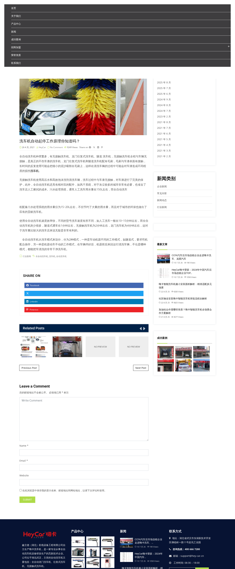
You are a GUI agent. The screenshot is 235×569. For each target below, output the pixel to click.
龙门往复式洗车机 (83, 156)
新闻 (13, 31)
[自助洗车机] (107, 563)
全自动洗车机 (27, 156)
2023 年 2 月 (164, 116)
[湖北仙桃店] (183, 352)
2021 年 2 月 (164, 156)
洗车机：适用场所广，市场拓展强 (67, 346)
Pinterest (33, 309)
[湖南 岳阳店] (201, 352)
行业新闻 (27, 256)
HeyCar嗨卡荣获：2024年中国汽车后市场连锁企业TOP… (192, 271)
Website (24, 475)
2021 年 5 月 (164, 139)
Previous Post (29, 367)
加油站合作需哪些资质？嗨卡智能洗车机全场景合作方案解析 (185, 311)
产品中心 (16, 23)
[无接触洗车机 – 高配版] (107, 552)
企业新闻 (162, 186)
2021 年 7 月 (164, 127)
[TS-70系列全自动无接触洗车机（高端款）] (93, 541)
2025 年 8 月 (164, 82)
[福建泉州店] (201, 365)
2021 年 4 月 (164, 145)
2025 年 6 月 (164, 93)
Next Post (140, 367)
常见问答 (162, 193)
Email (22, 460)
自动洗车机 (61, 256)
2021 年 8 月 (164, 122)
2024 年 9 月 (164, 99)
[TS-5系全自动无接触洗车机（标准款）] (107, 541)
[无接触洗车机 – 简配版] (93, 563)
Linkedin (33, 301)
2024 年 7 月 (164, 110)
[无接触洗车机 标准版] (78, 563)
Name (22, 445)
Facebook (34, 285)
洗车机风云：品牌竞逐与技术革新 (34, 346)
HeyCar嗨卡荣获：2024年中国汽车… (149, 555)
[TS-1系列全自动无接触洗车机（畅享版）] (78, 541)
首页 (13, 8)
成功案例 (16, 39)
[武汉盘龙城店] (165, 352)
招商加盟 (16, 47)
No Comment (56, 147)
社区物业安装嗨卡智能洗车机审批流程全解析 (183, 298)
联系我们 (16, 63)
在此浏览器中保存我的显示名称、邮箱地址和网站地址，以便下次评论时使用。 (64, 490)
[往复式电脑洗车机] (78, 552)
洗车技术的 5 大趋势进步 (101, 346)
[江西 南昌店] (165, 365)
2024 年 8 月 (164, 105)
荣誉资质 (16, 55)
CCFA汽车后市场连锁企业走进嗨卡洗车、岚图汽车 (191, 257)
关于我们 (16, 16)
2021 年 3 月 (164, 150)
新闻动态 (162, 200)
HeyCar (42, 147)
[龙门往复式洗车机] (93, 552)
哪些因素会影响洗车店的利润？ (133, 346)
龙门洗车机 (117, 225)
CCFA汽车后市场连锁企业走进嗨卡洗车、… (148, 541)
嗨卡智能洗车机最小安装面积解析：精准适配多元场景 (185, 286)
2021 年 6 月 (164, 133)
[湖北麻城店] (183, 365)
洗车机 (52, 256)
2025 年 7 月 (164, 88)
